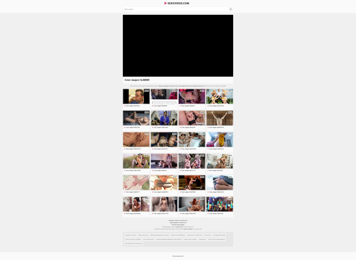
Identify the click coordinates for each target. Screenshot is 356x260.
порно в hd (179, 227)
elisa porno (208, 235)
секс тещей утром (148, 239)
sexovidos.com (178, 3)
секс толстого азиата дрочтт (216, 239)
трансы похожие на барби (133, 239)
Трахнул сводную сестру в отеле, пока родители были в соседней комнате (180, 86)
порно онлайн (188, 229)
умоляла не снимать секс (195, 235)
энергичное (202, 239)
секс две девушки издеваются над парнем (168, 239)
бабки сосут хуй (143, 235)
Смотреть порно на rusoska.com (178, 220)
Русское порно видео (178, 225)
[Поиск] (231, 9)
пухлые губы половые (190, 239)
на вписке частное (130, 235)
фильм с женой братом (178, 235)
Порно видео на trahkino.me (178, 223)
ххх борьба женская (219, 235)
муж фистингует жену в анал (133, 243)
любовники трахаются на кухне (159, 235)
